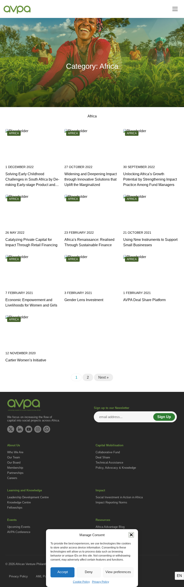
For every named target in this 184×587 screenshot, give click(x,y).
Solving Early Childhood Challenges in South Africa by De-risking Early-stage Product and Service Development (32, 180)
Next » (103, 377)
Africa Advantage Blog (110, 527)
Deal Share (103, 457)
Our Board (13, 462)
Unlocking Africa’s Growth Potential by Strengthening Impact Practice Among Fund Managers (150, 179)
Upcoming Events (18, 527)
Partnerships (15, 473)
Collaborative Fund (108, 452)
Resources (103, 520)
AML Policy (43, 576)
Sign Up (164, 417)
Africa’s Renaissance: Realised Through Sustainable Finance (89, 242)
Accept (62, 572)
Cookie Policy (81, 581)
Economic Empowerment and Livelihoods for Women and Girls (31, 302)
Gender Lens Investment (83, 300)
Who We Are (15, 452)
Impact (100, 490)
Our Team (13, 457)
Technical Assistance (109, 462)
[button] (131, 535)
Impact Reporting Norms (111, 502)
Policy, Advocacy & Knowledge (116, 467)
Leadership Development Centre (28, 497)
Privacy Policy (100, 581)
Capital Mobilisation (109, 445)
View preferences (118, 572)
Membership (15, 467)
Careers (12, 478)
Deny (89, 572)
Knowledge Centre (19, 502)
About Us (13, 445)
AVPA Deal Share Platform (144, 300)
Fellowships (14, 507)
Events (12, 520)
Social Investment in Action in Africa (119, 497)
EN (179, 576)
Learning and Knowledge (24, 490)
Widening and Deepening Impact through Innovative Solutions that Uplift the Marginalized (90, 179)
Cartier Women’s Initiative (25, 360)
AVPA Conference (18, 532)
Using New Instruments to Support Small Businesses (150, 242)
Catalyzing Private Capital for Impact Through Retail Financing (31, 242)
